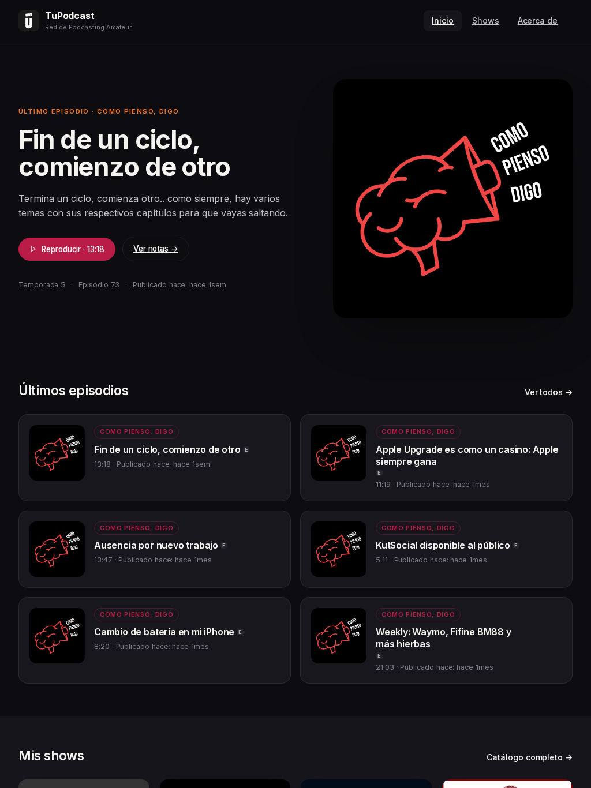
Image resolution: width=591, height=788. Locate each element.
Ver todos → (549, 392)
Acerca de (538, 20)
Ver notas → (155, 248)
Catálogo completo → (530, 757)
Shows (485, 20)
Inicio (443, 20)
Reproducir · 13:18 (73, 249)
